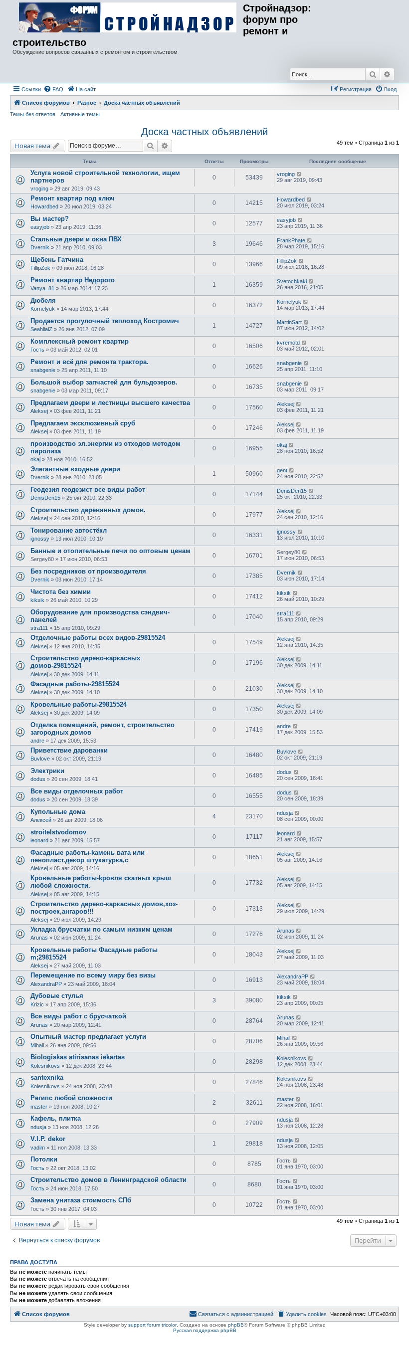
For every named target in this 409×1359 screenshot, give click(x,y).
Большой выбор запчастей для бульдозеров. (104, 382)
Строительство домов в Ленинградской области (108, 1179)
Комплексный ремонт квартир (79, 341)
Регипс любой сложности (71, 1098)
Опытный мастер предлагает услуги (88, 1036)
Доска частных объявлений (204, 131)
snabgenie (42, 370)
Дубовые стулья (56, 995)
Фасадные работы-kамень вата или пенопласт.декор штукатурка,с (87, 856)
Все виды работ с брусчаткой (78, 1016)
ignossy (39, 539)
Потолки (43, 1159)
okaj (35, 459)
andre (37, 741)
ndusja (285, 813)
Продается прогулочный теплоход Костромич (104, 321)
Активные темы (80, 114)
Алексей (40, 820)
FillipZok (40, 268)
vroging (39, 189)
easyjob (39, 227)
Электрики (47, 771)
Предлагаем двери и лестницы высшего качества (110, 402)
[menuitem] (53, 89)
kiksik (37, 600)
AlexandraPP (46, 984)
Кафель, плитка (55, 1118)
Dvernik (39, 247)
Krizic (37, 1004)
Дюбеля (43, 300)
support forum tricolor (152, 1325)
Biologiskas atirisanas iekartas (77, 1057)
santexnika (46, 1077)
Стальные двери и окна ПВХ (76, 239)
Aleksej (39, 411)
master (38, 1107)
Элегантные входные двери (75, 469)
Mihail (37, 1045)
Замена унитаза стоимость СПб (80, 1200)
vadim (37, 1148)
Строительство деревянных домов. (88, 510)
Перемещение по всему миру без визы (93, 975)
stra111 (39, 628)
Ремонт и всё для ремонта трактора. (89, 362)
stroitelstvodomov (58, 832)
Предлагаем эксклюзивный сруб (82, 423)
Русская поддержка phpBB (204, 1330)
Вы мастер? (49, 218)
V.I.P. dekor (47, 1139)
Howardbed (44, 206)
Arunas (39, 938)
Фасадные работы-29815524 (74, 684)
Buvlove (40, 759)
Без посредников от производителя (88, 571)
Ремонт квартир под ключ (72, 198)
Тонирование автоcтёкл (68, 530)
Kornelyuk (42, 309)
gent (282, 470)
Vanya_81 (42, 288)
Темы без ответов (32, 114)
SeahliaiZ (41, 329)
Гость (37, 350)
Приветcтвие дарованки (69, 750)
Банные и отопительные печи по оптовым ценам (110, 551)
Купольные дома (57, 811)
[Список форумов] (127, 17)
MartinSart (289, 322)
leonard (39, 840)
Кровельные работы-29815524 (78, 704)
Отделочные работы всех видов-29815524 (97, 637)
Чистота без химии (60, 591)
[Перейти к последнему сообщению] (299, 174)
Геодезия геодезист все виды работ (87, 489)
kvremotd (288, 343)
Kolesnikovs (45, 1066)
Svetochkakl (292, 281)
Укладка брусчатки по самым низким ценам (101, 929)
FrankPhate (291, 240)
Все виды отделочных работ (76, 791)
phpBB (236, 1325)
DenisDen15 (45, 498)
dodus (37, 779)
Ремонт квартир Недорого (72, 280)
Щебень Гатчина (56, 259)
